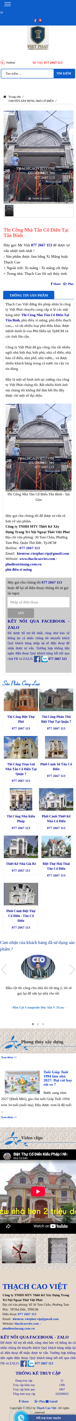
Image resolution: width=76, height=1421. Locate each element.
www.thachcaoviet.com (37, 559)
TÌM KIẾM (63, 73)
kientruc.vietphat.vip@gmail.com (43, 553)
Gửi (21, 613)
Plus (70, 284)
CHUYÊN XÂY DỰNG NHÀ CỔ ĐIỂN (31, 100)
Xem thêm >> (9, 1110)
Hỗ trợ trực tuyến (48, 1418)
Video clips (32, 1137)
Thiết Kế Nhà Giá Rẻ (21, 864)
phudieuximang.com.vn (23, 564)
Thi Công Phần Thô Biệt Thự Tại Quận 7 (56, 719)
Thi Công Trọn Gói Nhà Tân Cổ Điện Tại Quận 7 (21, 769)
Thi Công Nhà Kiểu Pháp (21, 818)
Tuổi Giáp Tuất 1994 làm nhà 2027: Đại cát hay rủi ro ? (57, 1071)
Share (56, 284)
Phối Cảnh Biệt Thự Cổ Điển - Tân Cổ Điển (20, 915)
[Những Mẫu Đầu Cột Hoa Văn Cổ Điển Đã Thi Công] (57, 1250)
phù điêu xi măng (18, 570)
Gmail (53, 1401)
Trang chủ (14, 96)
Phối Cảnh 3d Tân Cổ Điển (56, 766)
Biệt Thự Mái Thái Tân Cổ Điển (56, 866)
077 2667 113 (53, 62)
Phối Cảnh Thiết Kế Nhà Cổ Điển (56, 818)
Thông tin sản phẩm (29, 295)
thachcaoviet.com (27, 1323)
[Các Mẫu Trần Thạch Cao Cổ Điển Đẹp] (19, 1250)
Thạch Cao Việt (46, 1408)
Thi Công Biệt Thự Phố (21, 719)
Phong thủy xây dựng (42, 1041)
